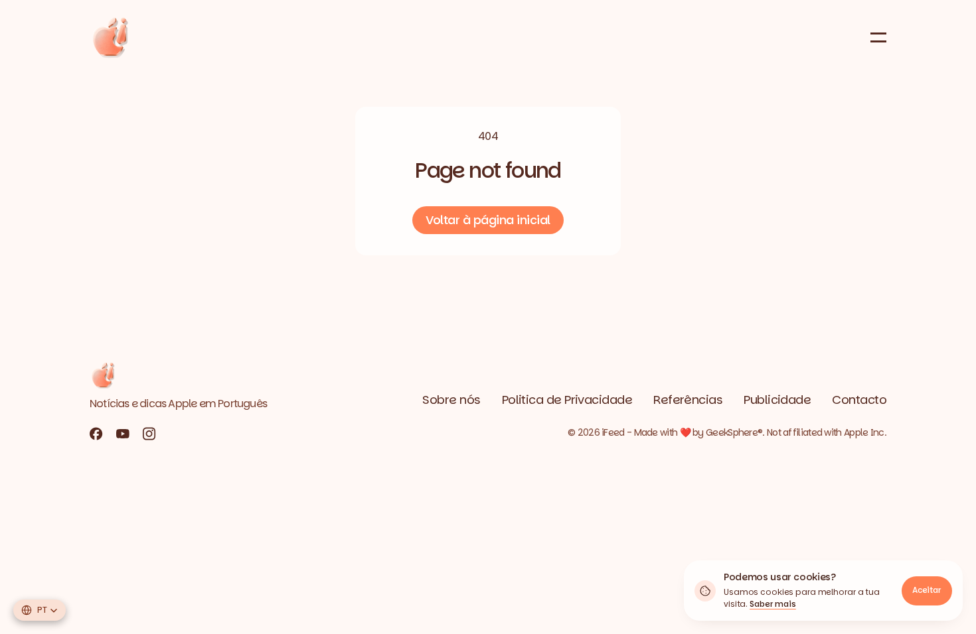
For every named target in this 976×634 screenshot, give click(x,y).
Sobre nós (451, 399)
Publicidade (777, 399)
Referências (687, 399)
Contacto (859, 399)
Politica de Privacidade (567, 399)
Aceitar (926, 590)
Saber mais (773, 603)
